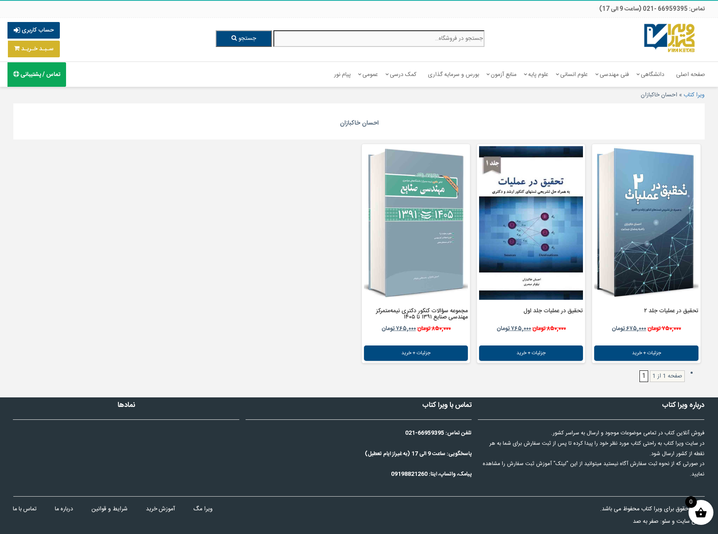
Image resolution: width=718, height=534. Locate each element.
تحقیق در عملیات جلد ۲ (671, 311)
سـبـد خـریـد (37, 49)
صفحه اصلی (690, 75)
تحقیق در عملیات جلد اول (553, 311)
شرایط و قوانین (109, 509)
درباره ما (64, 509)
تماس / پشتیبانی (39, 75)
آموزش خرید (160, 509)
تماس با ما (25, 509)
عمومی (370, 75)
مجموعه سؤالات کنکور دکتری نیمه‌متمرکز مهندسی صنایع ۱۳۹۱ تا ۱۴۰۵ (422, 314)
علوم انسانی (574, 75)
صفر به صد (646, 522)
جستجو (246, 39)
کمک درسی (403, 75)
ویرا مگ (203, 509)
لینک (561, 463)
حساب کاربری (37, 30)
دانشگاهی (652, 75)
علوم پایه (538, 75)
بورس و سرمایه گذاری (453, 75)
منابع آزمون (503, 75)
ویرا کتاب (694, 95)
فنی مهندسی (614, 75)
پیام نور (342, 75)
